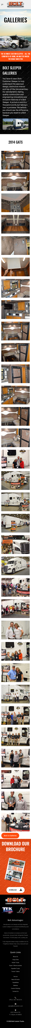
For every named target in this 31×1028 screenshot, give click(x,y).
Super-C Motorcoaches (15, 965)
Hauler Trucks (15, 962)
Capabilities (15, 982)
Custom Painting (15, 988)
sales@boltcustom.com (15, 1006)
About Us (15, 956)
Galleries (15, 985)
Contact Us (16, 991)
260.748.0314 (17, 1000)
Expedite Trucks (15, 968)
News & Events (16, 979)
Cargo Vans (15, 959)
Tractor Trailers (15, 971)
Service (16, 976)
